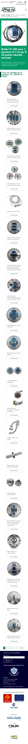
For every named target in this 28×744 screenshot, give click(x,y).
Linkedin (25, 2)
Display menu (26, 9)
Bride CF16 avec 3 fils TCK (13, 211)
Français (19, 4)
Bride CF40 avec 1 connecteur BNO (11, 493)
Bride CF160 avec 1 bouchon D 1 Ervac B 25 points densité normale (13, 100)
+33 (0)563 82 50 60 (10, 684)
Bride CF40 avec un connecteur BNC (12, 552)
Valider (8, 661)
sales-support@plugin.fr (8, 686)
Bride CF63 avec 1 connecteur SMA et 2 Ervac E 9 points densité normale (14, 297)
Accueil (3, 15)
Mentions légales (19, 686)
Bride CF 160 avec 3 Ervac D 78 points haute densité (14, 238)
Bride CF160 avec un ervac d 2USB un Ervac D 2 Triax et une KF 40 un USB (13, 581)
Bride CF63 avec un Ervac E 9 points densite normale (13, 636)
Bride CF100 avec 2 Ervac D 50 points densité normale (14, 156)
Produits (8, 15)
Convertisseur (5, 2)
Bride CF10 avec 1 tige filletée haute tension (12, 466)
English (24, 4)
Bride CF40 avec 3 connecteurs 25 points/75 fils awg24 (13, 410)
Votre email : (6, 655)
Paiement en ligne (13, 2)
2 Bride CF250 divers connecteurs (12, 381)
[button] (14, 33)
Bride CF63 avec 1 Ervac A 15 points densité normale (13, 184)
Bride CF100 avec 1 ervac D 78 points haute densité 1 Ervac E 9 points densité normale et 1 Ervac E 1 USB (14, 268)
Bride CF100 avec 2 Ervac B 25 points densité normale (14, 129)
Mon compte (21, 2)
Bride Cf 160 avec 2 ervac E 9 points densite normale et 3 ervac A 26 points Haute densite (14, 523)
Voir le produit (14, 106)
